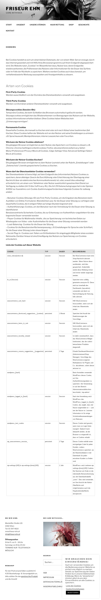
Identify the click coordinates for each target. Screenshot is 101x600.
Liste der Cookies (73, 586)
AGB (45, 573)
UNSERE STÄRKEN (38, 25)
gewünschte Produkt (29, 576)
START (9, 25)
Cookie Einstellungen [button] (75, 589)
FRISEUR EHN (23, 8)
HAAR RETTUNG (57, 25)
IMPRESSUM (48, 577)
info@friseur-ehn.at (12, 534)
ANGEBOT (20, 25)
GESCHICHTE (83, 25)
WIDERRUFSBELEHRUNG (53, 586)
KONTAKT (10, 31)
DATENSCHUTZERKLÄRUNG (55, 582)
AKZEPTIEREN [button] (72, 593)
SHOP (71, 25)
